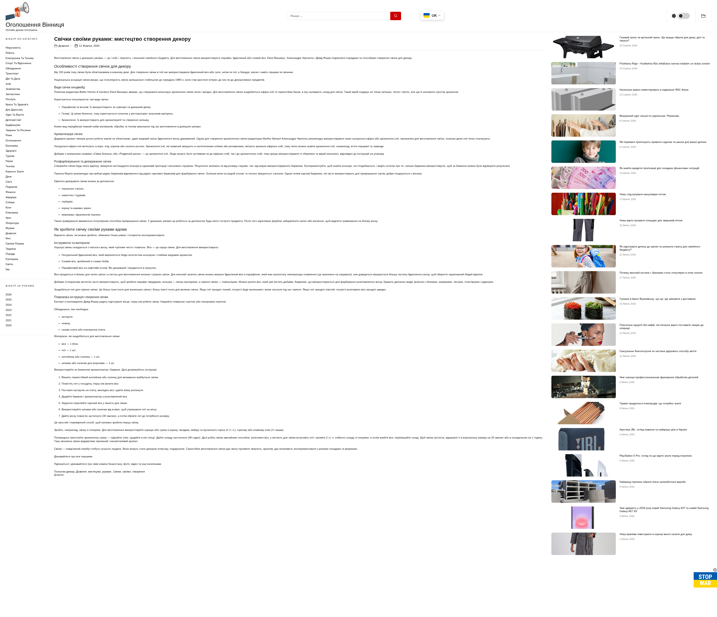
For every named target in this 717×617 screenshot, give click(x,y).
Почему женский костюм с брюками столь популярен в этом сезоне (661, 272)
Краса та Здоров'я (17, 104)
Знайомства (13, 88)
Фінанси (10, 191)
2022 (9, 315)
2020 (9, 325)
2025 (9, 299)
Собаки (10, 202)
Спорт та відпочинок (18, 63)
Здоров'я (11, 150)
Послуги (10, 99)
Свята (9, 264)
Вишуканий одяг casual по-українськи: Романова (649, 115)
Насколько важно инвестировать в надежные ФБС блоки (654, 89)
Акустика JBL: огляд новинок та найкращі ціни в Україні (653, 429)
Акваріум (11, 197)
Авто (8, 217)
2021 (9, 320)
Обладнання (13, 68)
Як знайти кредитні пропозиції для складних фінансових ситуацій (659, 168)
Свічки (117, 471)
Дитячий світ (13, 119)
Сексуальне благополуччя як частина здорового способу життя (658, 351)
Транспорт (12, 73)
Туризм (10, 155)
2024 (9, 304)
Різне (9, 135)
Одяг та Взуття (15, 114)
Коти (8, 207)
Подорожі (11, 186)
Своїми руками (15, 243)
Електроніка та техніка (20, 58)
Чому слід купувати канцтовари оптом (643, 194)
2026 (9, 294)
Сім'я (9, 181)
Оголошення (13, 140)
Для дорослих (14, 109)
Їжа (8, 269)
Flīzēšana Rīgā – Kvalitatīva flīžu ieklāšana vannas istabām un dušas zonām (665, 63)
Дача (9, 176)
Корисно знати (15, 171)
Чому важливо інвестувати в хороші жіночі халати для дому (656, 534)
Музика (10, 228)
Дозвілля (11, 233)
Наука (9, 160)
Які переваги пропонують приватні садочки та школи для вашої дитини (663, 141)
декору (70, 471)
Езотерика (12, 259)
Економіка (12, 145)
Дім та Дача (13, 78)
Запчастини (13, 94)
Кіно (8, 238)
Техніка (10, 166)
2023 (9, 309)
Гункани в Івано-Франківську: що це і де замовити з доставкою (658, 298)
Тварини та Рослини (18, 130)
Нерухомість (13, 47)
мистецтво (94, 471)
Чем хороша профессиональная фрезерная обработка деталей (659, 377)
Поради (10, 253)
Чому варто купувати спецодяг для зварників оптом (651, 220)
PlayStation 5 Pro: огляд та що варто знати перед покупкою (656, 455)
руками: (107, 471)
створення (138, 471)
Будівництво (13, 124)
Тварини (11, 248)
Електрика (12, 212)
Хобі (8, 83)
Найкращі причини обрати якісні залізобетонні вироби (653, 481)
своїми (126, 471)
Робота (10, 52)
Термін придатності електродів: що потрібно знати (650, 403)
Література (12, 222)
